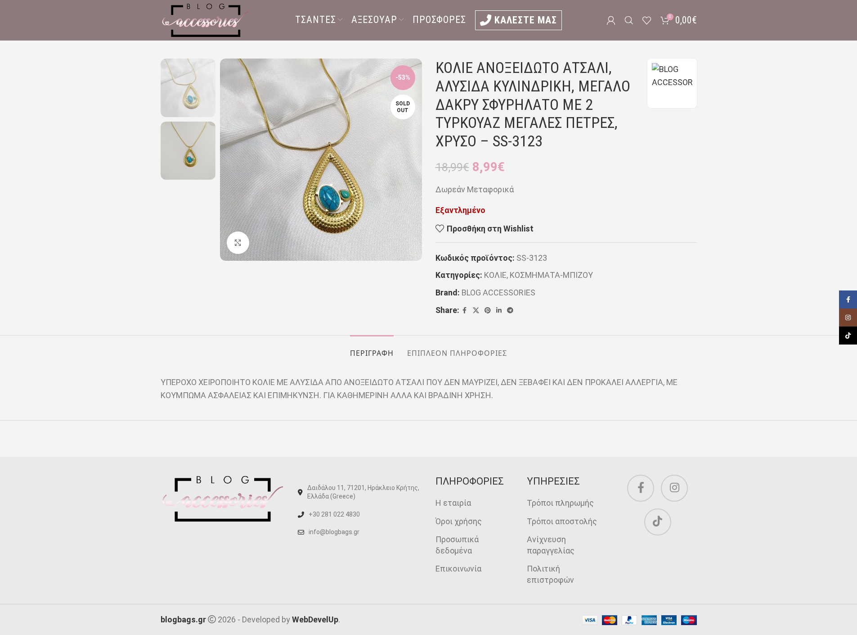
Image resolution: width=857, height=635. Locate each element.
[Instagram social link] (674, 488)
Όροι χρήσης (458, 521)
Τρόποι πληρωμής (560, 503)
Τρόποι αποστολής (562, 521)
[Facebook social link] (464, 310)
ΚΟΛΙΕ (495, 275)
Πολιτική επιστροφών (550, 574)
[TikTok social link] (657, 521)
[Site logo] (206, 19)
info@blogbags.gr (334, 531)
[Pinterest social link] (488, 310)
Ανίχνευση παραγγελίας (550, 545)
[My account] (611, 20)
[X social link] (476, 310)
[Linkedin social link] (499, 310)
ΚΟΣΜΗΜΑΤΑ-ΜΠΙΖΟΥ (551, 275)
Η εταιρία (453, 503)
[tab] (372, 349)
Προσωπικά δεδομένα (457, 545)
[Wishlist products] (647, 20)
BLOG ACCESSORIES (498, 292)
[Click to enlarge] (238, 242)
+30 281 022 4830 (334, 514)
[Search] (629, 20)
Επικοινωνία (458, 568)
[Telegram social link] (510, 310)
